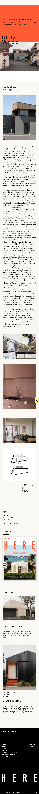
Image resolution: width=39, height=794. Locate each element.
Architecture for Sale (9, 752)
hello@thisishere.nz (9, 731)
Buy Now (6, 534)
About (4, 748)
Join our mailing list (9, 754)
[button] (37, 400)
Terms (35, 792)
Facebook (31, 746)
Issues (4, 744)
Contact (5, 756)
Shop (4, 746)
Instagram (31, 744)
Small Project (7, 519)
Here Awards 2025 (9, 517)
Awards (5, 515)
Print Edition (7, 531)
